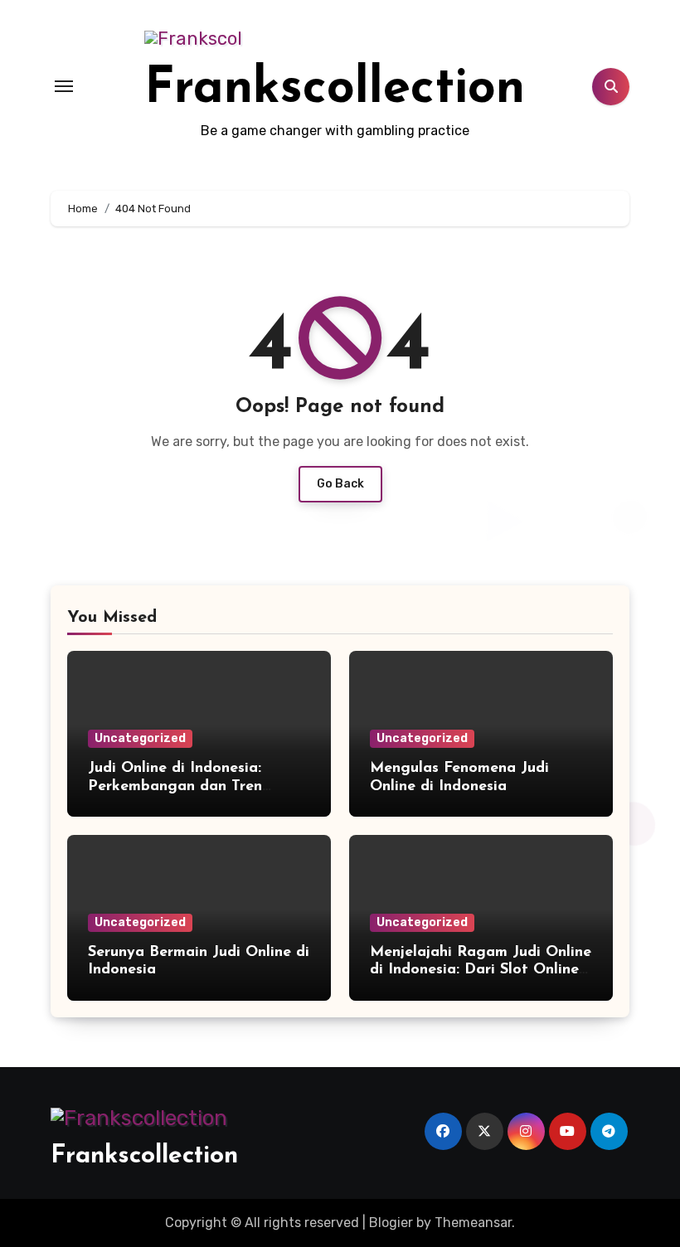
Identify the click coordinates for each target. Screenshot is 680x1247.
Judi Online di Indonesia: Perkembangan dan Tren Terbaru (175, 786)
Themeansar (473, 1222)
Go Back (340, 484)
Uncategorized (140, 738)
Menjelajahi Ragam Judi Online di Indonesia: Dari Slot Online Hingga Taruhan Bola (480, 970)
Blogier (391, 1222)
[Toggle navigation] (64, 86)
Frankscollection (334, 89)
